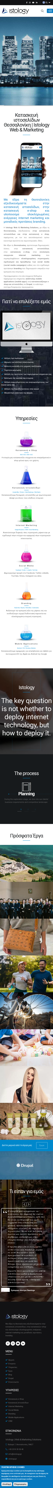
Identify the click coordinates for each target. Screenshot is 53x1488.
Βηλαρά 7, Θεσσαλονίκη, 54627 (20, 1444)
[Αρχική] (15, 11)
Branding (26, 603)
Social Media (26, 566)
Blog (10, 1375)
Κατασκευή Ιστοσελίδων (26, 488)
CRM (10, 1421)
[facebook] (26, 2)
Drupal (10, 1378)
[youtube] (33, 2)
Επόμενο (29, 1204)
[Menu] (50, 11)
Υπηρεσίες (12, 1367)
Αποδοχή (6, 1484)
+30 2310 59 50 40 (16, 1449)
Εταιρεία (11, 1364)
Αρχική (11, 1360)
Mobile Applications (26, 644)
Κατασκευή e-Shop (26, 450)
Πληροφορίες (20, 1484)
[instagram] (30, 2)
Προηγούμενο (24, 1204)
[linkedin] (36, 2)
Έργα (41, 1145)
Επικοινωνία (13, 1382)
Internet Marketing (26, 525)
